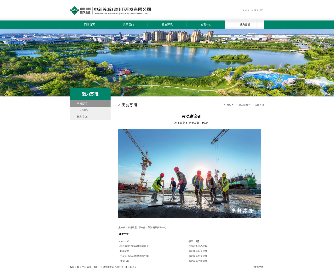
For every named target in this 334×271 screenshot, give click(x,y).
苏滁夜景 (132, 227)
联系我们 (258, 10)
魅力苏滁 (244, 24)
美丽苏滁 (82, 103)
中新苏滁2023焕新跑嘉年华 (134, 246)
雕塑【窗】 (126, 260)
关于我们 (128, 24)
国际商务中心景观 (198, 246)
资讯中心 (206, 24)
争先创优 (82, 109)
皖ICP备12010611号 (126, 267)
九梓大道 (124, 241)
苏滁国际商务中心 (157, 227)
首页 (229, 104)
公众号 (246, 10)
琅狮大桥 (124, 251)
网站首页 (89, 24)
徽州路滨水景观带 (198, 251)
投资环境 (167, 24)
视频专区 (82, 116)
